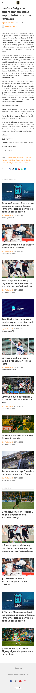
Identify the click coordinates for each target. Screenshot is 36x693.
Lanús (23, 160)
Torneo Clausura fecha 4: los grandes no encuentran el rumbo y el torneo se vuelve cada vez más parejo (18, 207)
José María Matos (11, 26)
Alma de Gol (12, 157)
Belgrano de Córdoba (24, 157)
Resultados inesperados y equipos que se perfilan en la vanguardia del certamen (18, 322)
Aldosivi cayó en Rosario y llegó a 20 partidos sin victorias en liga (17, 514)
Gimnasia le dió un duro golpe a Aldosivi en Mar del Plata (17, 361)
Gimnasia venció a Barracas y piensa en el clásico (18, 246)
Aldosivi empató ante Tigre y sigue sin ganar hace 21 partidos (17, 651)
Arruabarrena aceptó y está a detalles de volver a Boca (18, 472)
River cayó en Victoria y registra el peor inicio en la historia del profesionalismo (17, 283)
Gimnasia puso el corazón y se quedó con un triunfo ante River (18, 399)
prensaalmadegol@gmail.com (18, 674)
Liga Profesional (8, 22)
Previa (28, 160)
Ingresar (19, 668)
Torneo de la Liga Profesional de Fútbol (15, 163)
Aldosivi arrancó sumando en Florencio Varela (18, 437)
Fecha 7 (4, 160)
